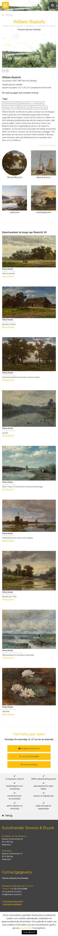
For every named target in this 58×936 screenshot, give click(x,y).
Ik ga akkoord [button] (29, 932)
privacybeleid (26, 928)
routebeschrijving (29, 764)
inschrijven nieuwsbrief (13, 901)
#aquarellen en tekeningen (32, 103)
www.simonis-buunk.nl (12, 891)
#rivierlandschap (39, 107)
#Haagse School (10, 107)
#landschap (25, 107)
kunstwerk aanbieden (12, 904)
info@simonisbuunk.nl (30, 748)
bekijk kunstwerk (8, 276)
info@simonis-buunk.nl (12, 894)
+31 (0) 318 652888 (30, 756)
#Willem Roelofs (10, 103)
